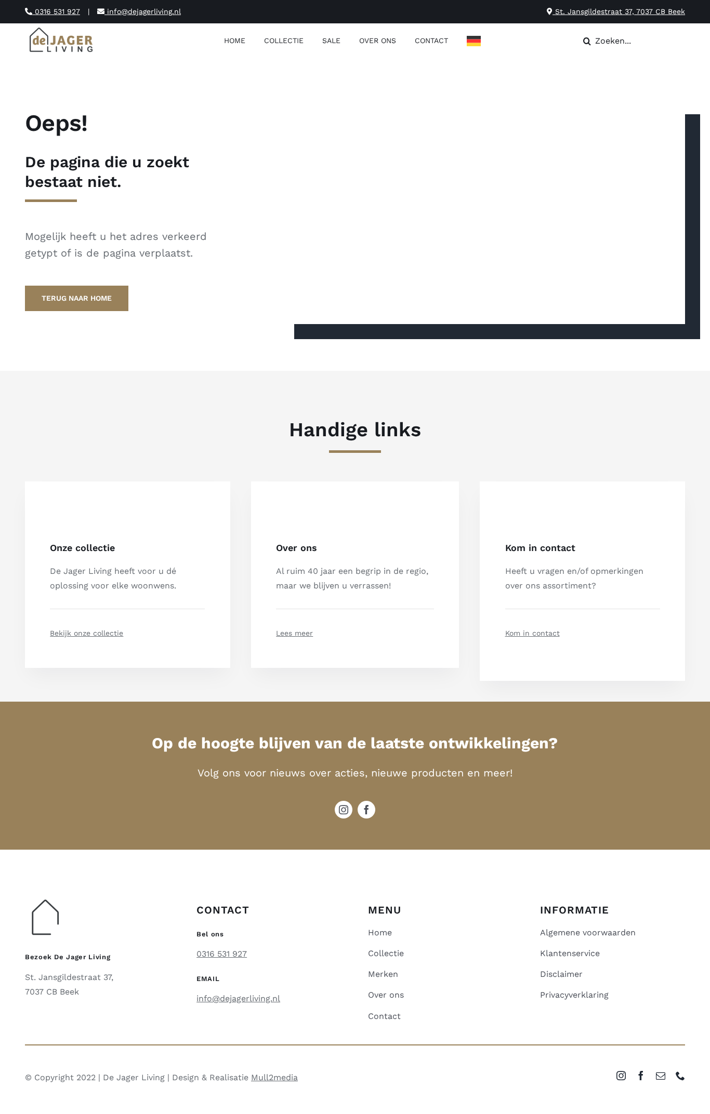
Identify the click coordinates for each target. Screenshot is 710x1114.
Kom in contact (532, 633)
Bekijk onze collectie (86, 633)
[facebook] (366, 809)
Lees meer (294, 633)
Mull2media (274, 1077)
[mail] (660, 1075)
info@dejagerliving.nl (142, 11)
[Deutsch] (476, 41)
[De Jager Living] (61, 29)
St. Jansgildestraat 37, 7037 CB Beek (619, 11)
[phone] (680, 1075)
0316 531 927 (56, 11)
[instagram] (343, 809)
